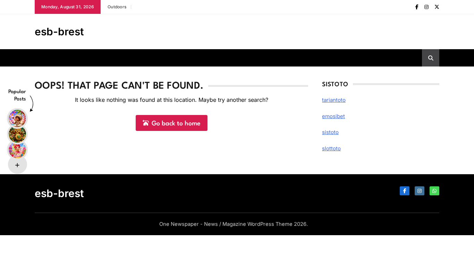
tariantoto (334, 100)
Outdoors (117, 6)
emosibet (333, 116)
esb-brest (59, 31)
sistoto (330, 132)
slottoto (331, 148)
